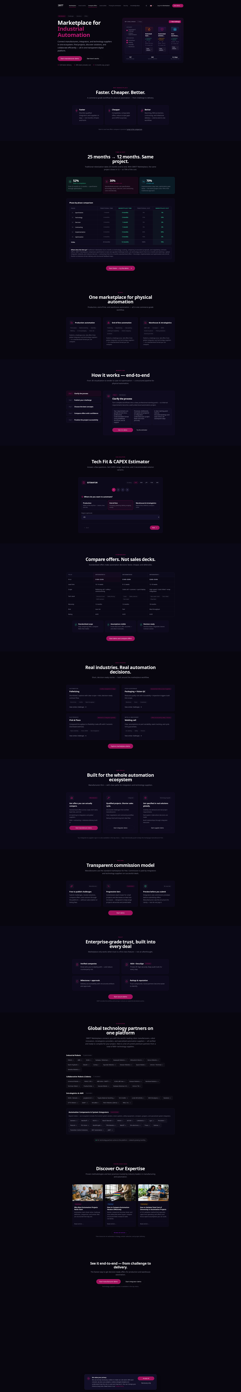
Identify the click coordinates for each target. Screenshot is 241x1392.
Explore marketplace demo (120, 746)
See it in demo (122, 430)
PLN (152, 482)
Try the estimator (142, 430)
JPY (146, 482)
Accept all (146, 1378)
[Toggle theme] (146, 5)
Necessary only (146, 1383)
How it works (82, 5)
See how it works (93, 59)
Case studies (102, 5)
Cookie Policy (120, 1386)
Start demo (177, 5)
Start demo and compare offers (120, 638)
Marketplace (72, 5)
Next (153, 528)
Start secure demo (120, 997)
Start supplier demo (157, 828)
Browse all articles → (120, 1232)
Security (125, 5)
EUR (141, 482)
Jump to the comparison (134, 129)
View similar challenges (76, 707)
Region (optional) (86, 513)
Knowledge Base (135, 5)
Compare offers (92, 5)
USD (136, 482)
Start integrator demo (120, 828)
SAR (157, 482)
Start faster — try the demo (119, 268)
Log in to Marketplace (163, 5)
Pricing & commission (115, 5)
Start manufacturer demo (70, 59)
